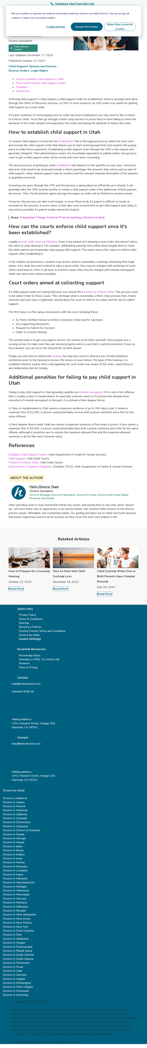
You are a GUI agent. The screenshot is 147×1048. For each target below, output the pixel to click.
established (65, 141)
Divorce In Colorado (15, 818)
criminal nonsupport (91, 392)
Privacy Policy (27, 615)
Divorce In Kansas (14, 862)
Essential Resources (31, 649)
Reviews (24, 663)
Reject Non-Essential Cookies (119, 26)
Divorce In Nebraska (15, 907)
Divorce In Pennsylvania (17, 947)
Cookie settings (55, 26)
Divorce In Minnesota (16, 891)
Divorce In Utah (12, 971)
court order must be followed (39, 242)
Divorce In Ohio (12, 935)
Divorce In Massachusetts (19, 882)
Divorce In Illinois (13, 850)
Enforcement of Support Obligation (30, 467)
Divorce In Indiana (14, 854)
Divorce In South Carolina (18, 955)
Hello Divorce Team (44, 487)
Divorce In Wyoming (15, 995)
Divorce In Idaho (13, 846)
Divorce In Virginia (14, 979)
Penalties (22, 87)
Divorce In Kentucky (15, 866)
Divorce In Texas (13, 967)
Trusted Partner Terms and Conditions (42, 631)
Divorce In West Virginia (18, 987)
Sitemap (24, 623)
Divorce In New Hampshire (19, 915)
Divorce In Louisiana (15, 870)
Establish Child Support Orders (28, 455)
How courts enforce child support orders (41, 83)
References (23, 91)
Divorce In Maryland (15, 879)
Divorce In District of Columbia (21, 830)
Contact (22, 678)
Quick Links (25, 609)
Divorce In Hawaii (13, 842)
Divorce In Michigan (15, 887)
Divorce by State (29, 635)
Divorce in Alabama (15, 798)
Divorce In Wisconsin (16, 991)
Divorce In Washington (17, 983)
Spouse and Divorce (42, 66)
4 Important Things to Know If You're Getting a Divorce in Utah (62, 217)
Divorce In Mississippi (16, 894)
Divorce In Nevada (14, 911)
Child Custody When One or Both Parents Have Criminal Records (116, 576)
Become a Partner (30, 627)
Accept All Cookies (86, 26)
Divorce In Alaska (14, 802)
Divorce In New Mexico (17, 923)
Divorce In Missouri (14, 899)
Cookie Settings (30, 639)
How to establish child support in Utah (39, 79)
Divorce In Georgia (14, 838)
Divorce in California (15, 814)
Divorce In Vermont (15, 975)
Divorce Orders (19, 71)
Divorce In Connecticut (16, 822)
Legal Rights (39, 71)
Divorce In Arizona (14, 806)
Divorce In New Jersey (17, 919)
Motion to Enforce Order (99, 292)
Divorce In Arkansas (15, 810)
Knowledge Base (29, 655)
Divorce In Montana (15, 903)
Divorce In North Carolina (18, 931)
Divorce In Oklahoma (16, 939)
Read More (16, 589)
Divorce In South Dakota (18, 959)
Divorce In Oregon (14, 943)
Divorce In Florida (13, 834)
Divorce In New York (15, 927)
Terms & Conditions (31, 619)
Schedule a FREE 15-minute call (39, 659)
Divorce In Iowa (12, 858)
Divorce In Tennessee (16, 963)
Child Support (18, 66)
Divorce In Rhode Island (17, 951)
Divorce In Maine (13, 875)
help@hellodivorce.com (26, 684)
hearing (56, 356)
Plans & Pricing (28, 667)
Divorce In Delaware (15, 826)
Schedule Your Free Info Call (74, 4)
